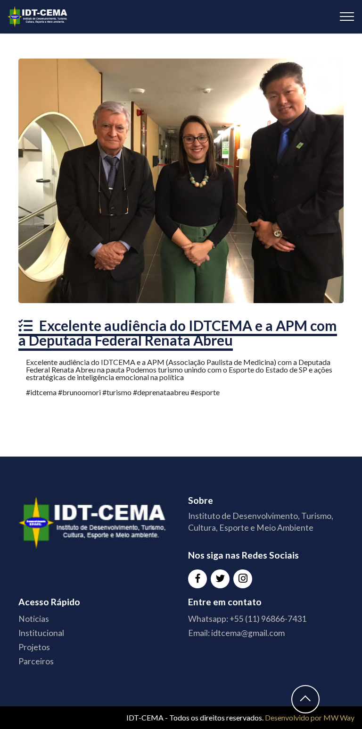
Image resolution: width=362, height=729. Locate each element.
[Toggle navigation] (347, 16)
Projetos (34, 647)
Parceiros (36, 661)
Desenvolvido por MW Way (309, 717)
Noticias (33, 619)
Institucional (41, 633)
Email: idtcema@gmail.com (236, 633)
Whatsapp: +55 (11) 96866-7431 (247, 619)
